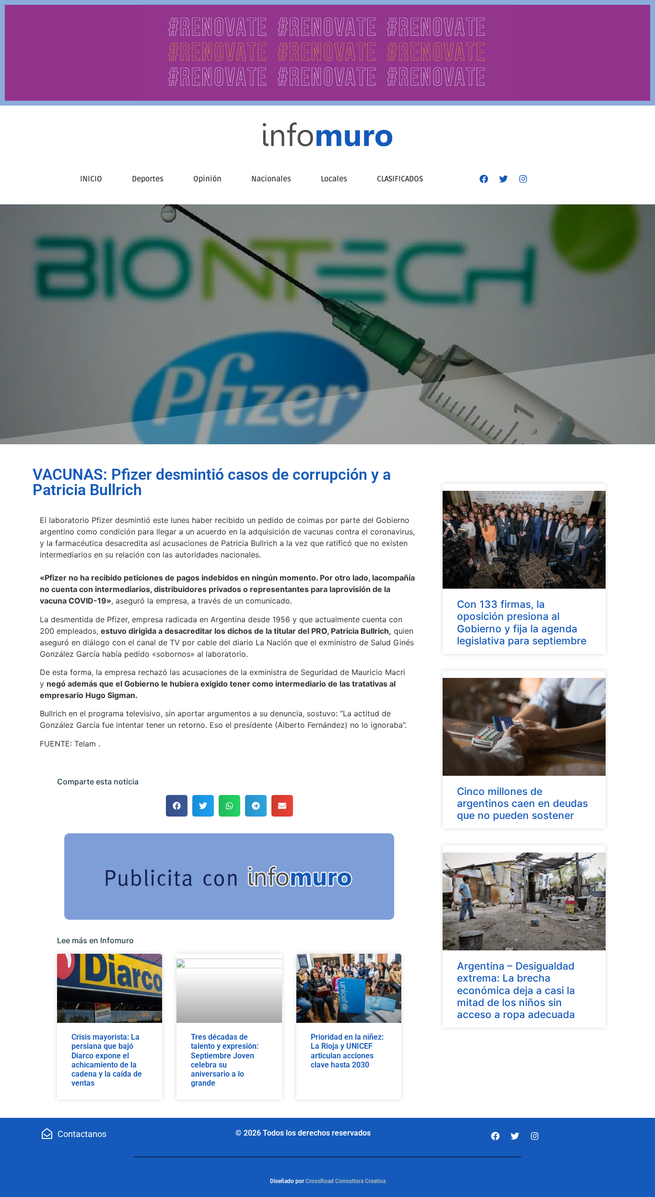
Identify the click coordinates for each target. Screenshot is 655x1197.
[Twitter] (503, 179)
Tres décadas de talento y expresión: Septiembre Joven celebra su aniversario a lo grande (224, 1060)
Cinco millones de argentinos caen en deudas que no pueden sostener (522, 803)
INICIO (91, 179)
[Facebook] (483, 179)
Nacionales (271, 179)
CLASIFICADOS (400, 179)
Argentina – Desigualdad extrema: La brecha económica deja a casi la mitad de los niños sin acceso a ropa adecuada (516, 990)
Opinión (207, 179)
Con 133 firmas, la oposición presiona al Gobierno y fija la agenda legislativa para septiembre (521, 622)
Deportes (148, 179)
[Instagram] (523, 179)
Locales (334, 179)
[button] (176, 806)
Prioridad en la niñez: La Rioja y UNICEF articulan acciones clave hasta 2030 (347, 1050)
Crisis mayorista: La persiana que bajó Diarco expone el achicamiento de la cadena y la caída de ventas (106, 1060)
